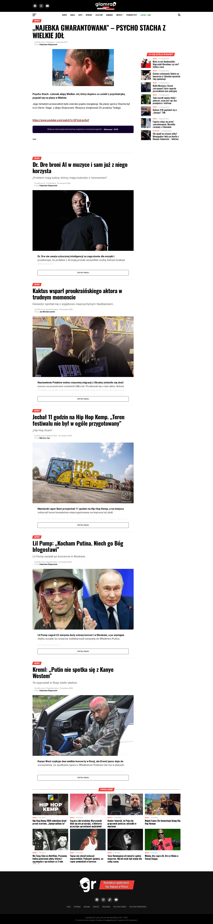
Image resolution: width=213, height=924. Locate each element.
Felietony (99, 15)
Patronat (77, 906)
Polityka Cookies (119, 906)
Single (72, 15)
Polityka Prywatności (137, 906)
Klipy (80, 15)
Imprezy (119, 15)
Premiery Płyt (131, 15)
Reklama (87, 906)
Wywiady (89, 15)
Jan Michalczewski (47, 312)
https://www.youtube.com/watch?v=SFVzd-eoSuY (61, 120)
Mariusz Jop (44, 438)
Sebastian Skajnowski (48, 45)
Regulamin (106, 906)
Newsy (64, 15)
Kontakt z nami (146, 15)
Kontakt (96, 906)
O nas (69, 906)
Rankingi (109, 15)
